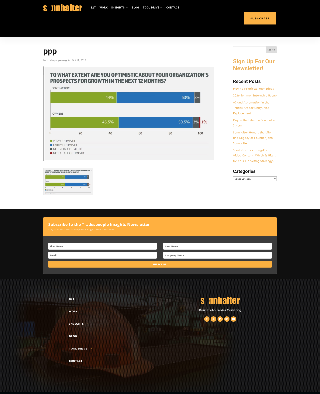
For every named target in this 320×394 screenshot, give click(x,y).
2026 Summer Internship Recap (255, 95)
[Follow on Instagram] (227, 319)
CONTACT (173, 7)
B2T (93, 7)
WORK (104, 7)
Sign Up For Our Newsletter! (254, 65)
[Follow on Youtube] (233, 319)
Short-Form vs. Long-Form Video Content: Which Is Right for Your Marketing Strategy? (254, 155)
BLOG (135, 7)
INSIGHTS (118, 7)
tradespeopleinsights (58, 60)
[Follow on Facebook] (207, 319)
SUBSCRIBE (260, 18)
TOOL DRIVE (151, 7)
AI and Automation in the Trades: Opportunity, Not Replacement (251, 108)
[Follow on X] (213, 319)
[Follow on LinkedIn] (220, 319)
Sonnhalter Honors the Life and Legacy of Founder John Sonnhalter (253, 138)
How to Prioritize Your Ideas (253, 88)
